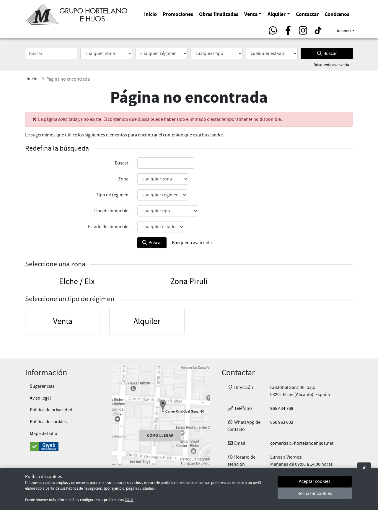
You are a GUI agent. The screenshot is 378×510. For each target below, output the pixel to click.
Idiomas (344, 30)
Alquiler (277, 14)
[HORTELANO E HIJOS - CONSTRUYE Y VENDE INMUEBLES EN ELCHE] (76, 13)
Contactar (307, 14)
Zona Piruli (189, 281)
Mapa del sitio (43, 433)
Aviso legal (40, 398)
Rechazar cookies (314, 494)
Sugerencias (42, 386)
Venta (251, 14)
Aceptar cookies (314, 481)
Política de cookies (48, 422)
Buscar (329, 53)
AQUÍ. (129, 500)
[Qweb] (62, 446)
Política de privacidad (51, 410)
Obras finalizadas (218, 14)
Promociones (178, 14)
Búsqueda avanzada (331, 64)
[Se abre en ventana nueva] (161, 415)
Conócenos (337, 14)
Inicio (150, 14)
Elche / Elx (76, 281)
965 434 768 (281, 408)
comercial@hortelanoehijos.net (301, 443)
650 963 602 (281, 422)
